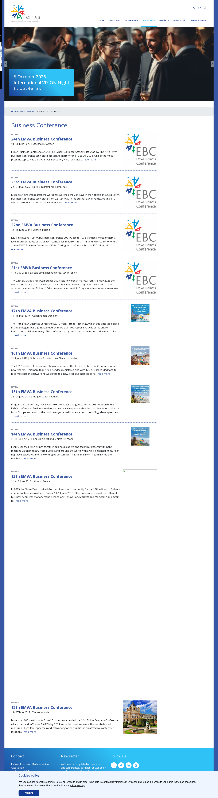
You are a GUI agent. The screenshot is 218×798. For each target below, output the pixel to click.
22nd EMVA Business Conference (42, 225)
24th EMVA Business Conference (42, 139)
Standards (164, 20)
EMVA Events (148, 20)
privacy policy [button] (77, 785)
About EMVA (114, 20)
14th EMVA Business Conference (42, 434)
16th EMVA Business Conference (42, 353)
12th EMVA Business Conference (42, 707)
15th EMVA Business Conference (42, 391)
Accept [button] (29, 793)
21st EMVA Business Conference (41, 267)
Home (101, 20)
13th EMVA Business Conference (42, 476)
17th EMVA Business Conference (42, 311)
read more (89, 159)
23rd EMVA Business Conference (41, 182)
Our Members (131, 20)
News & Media (198, 20)
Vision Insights (180, 20)
